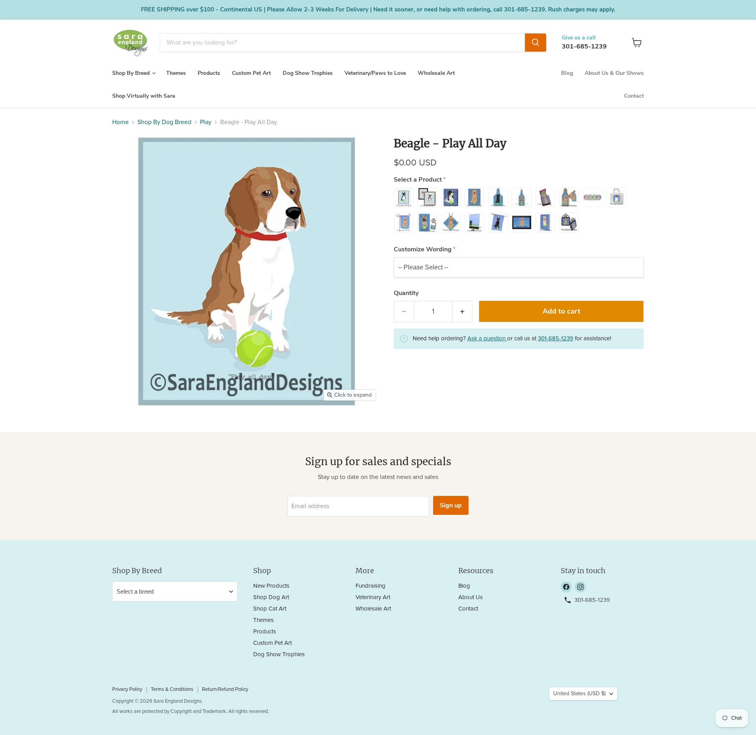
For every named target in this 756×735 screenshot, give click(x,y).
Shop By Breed (131, 73)
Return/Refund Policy (225, 689)
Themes (176, 73)
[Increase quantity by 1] (462, 312)
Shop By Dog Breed (164, 122)
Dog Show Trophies (308, 73)
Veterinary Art (373, 597)
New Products (271, 586)
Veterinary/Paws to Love (375, 73)
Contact (634, 96)
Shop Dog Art (271, 597)
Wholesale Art (436, 73)
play (205, 122)
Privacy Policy (127, 689)
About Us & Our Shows (614, 73)
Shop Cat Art (269, 609)
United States (579, 693)
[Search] (535, 42)
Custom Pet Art (251, 73)
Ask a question (487, 339)
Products (209, 73)
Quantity (406, 293)
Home (120, 122)
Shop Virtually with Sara (143, 96)
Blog (567, 73)
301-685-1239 (584, 46)
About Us (470, 597)
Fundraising (370, 586)
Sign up (451, 505)
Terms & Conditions (172, 689)
